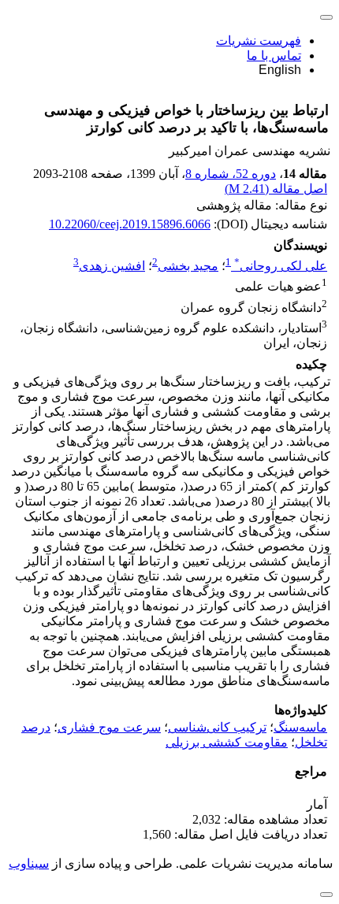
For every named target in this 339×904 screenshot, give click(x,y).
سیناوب (29, 863)
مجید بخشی (188, 265)
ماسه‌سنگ (300, 727)
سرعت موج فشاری (109, 727)
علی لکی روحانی (280, 265)
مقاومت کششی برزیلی (227, 742)
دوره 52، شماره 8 (230, 173)
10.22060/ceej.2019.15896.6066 (129, 224)
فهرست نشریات (258, 40)
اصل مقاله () (276, 188)
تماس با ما (274, 55)
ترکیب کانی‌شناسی (217, 727)
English (280, 69)
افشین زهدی (112, 265)
